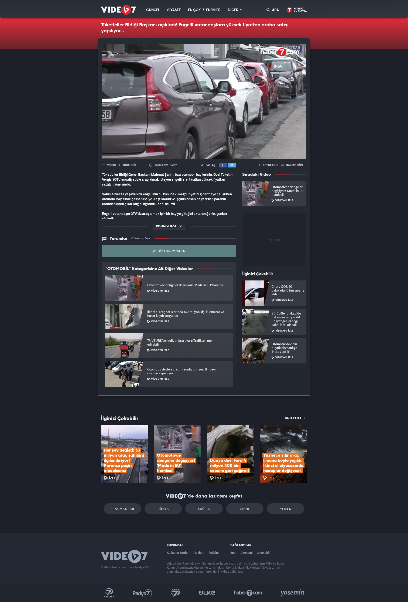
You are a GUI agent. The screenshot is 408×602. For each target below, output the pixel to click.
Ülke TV (207, 593)
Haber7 (248, 593)
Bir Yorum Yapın (171, 251)
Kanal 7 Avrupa (175, 593)
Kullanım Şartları (178, 553)
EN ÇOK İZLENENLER (204, 10)
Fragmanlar (122, 509)
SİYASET (174, 10)
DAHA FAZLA (293, 418)
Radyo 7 (142, 593)
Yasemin (293, 593)
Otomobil (263, 553)
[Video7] (118, 10)
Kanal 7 (108, 593)
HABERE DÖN (294, 165)
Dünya (163, 509)
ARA (275, 10)
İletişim (213, 553)
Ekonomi (247, 553)
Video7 (111, 165)
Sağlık (204, 509)
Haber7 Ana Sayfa (296, 10)
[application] (204, 101)
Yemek (285, 509)
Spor (244, 509)
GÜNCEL (153, 10)
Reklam (199, 553)
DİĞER (233, 10)
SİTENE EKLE (270, 165)
